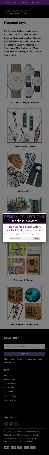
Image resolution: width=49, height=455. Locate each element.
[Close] (46, 213)
